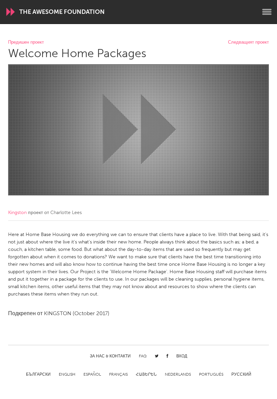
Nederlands (178, 374)
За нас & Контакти (110, 356)
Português (211, 374)
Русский (241, 374)
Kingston (17, 212)
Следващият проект (248, 42)
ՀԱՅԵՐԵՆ (146, 374)
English (67, 374)
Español (92, 374)
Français (118, 374)
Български (38, 374)
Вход (181, 356)
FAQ (143, 356)
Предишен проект (26, 42)
